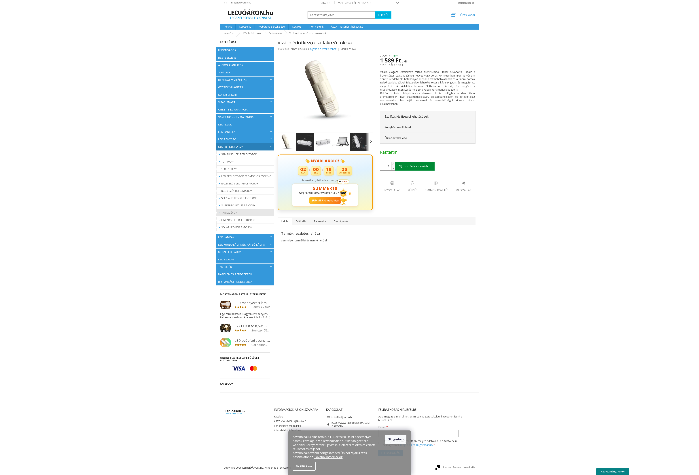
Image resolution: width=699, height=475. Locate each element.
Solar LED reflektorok (236, 227)
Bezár (405, 179)
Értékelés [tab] (301, 221)
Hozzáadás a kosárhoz (417, 166)
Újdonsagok (227, 50)
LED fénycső (227, 139)
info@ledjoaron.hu (342, 417)
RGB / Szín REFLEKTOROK (236, 190)
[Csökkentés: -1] (393, 168)
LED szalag (226, 259)
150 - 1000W (228, 169)
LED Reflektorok (230, 146)
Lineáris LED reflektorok (238, 220)
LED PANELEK (227, 131)
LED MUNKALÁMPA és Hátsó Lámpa (241, 244)
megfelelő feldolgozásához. (416, 445)
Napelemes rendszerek (235, 274)
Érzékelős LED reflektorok (239, 183)
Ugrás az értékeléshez (323, 49)
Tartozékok (229, 212)
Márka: (348, 49)
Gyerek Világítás (230, 87)
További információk (328, 457)
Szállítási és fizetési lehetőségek (407, 117)
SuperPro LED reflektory (238, 205)
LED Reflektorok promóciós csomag (246, 176)
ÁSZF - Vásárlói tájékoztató (355, 3)
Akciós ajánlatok (230, 65)
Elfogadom (396, 439)
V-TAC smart (227, 102)
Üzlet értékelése (396, 138)
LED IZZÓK (225, 124)
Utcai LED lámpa (229, 252)
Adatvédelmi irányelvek (287, 430)
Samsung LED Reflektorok (239, 154)
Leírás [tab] (284, 221)
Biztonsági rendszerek (235, 281)
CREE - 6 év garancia (233, 109)
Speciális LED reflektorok (239, 198)
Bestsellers (227, 57)
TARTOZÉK (225, 267)
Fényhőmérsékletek (398, 127)
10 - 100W (227, 161)
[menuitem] (227, 27)
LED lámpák (226, 237)
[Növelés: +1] (393, 164)
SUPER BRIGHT (228, 94)
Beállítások (304, 466)
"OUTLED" (224, 72)
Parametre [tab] (320, 221)
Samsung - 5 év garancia (236, 117)
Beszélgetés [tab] (341, 221)
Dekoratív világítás (232, 80)
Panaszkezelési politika (287, 426)
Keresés (383, 15)
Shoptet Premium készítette (459, 467)
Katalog (325, 3)
